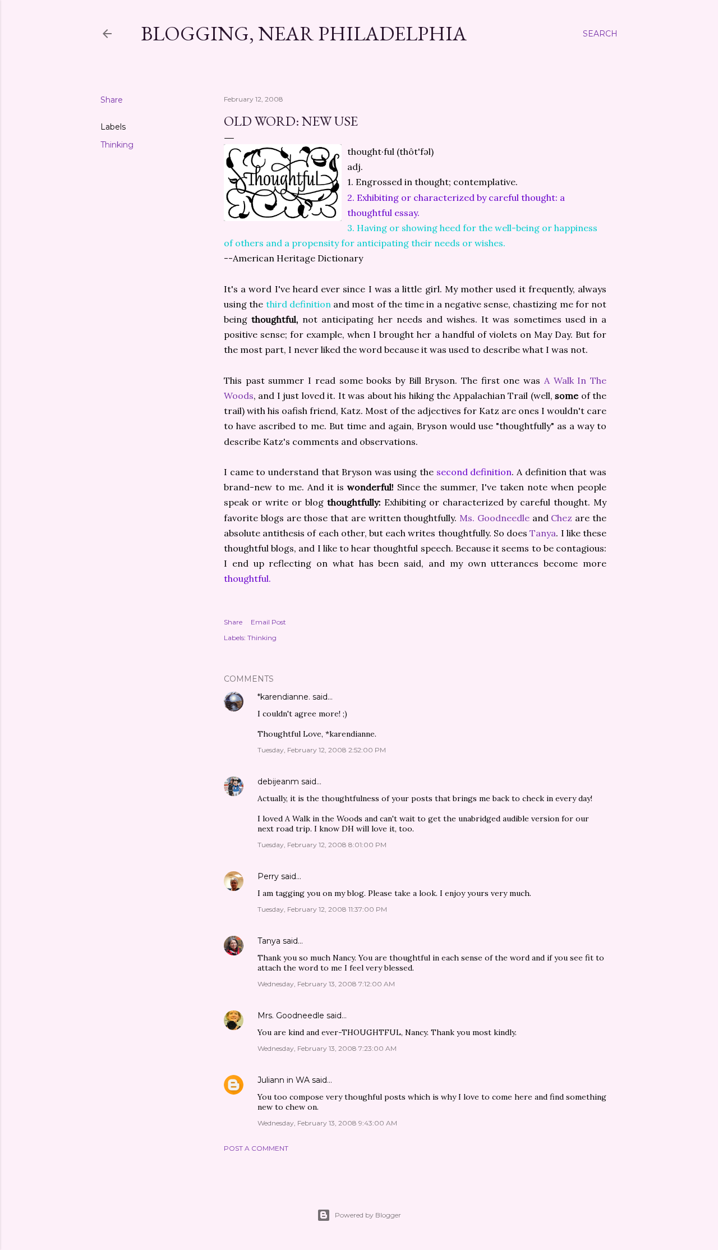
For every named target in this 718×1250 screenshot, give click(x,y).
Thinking (117, 145)
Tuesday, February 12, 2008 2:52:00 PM (321, 750)
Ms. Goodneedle (494, 517)
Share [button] (111, 100)
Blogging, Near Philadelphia (304, 33)
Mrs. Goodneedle (290, 1015)
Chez (561, 517)
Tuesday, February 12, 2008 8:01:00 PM (321, 844)
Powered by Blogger (368, 1215)
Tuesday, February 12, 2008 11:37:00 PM (322, 909)
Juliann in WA (283, 1080)
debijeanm (278, 781)
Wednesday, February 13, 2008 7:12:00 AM (326, 984)
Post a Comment (256, 1148)
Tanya (543, 533)
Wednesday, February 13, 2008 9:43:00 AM (327, 1123)
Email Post (268, 622)
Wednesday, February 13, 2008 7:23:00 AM (327, 1048)
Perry (268, 876)
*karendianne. (283, 697)
